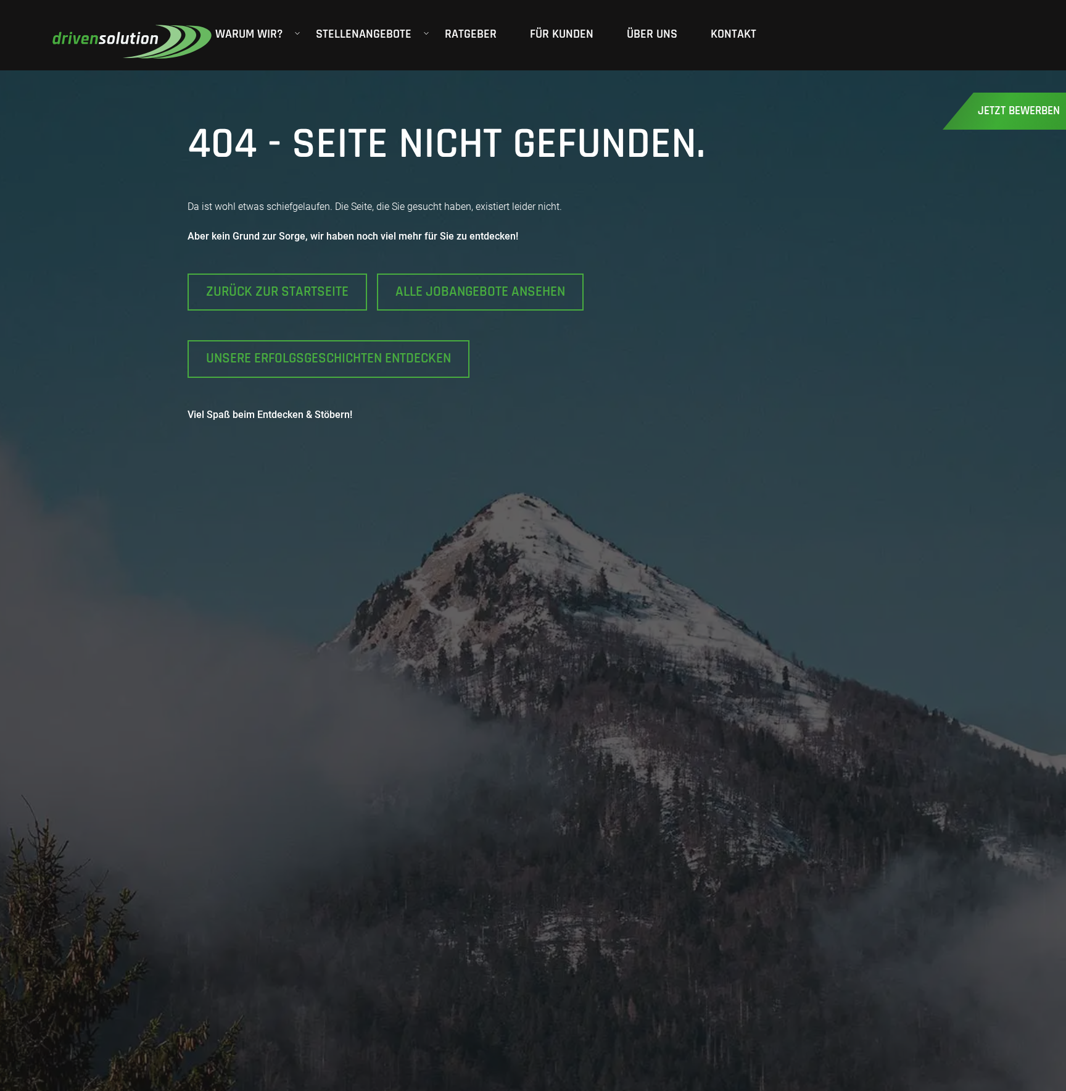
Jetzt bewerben (1019, 111)
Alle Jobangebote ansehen (480, 292)
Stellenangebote (363, 34)
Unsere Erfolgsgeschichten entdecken (328, 358)
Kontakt (733, 34)
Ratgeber (471, 34)
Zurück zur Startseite (277, 292)
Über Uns (652, 34)
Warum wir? (249, 34)
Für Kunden (561, 34)
